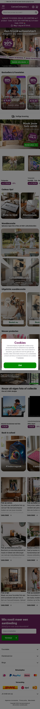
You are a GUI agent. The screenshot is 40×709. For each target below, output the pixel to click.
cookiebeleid (32, 354)
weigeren (21, 358)
